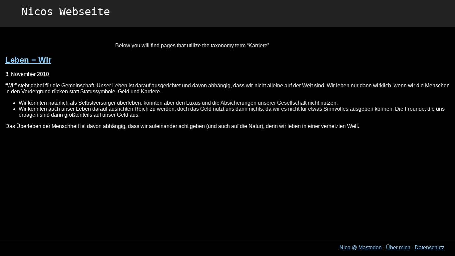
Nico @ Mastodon (360, 247)
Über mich (398, 247)
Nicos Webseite (65, 11)
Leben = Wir (28, 59)
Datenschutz (429, 247)
